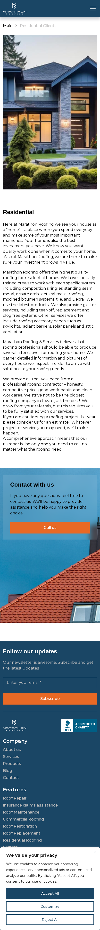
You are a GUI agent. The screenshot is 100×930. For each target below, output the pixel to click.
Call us (50, 527)
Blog (7, 770)
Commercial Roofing (23, 819)
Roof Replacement (21, 833)
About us (12, 749)
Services (11, 756)
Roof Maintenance (21, 812)
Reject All (50, 919)
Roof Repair (14, 798)
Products (12, 763)
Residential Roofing (22, 840)
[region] (50, 888)
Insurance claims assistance (30, 805)
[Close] (95, 851)
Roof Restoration (20, 826)
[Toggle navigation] (93, 8)
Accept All (50, 893)
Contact (11, 777)
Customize (50, 906)
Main (8, 25)
